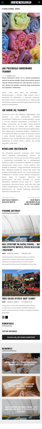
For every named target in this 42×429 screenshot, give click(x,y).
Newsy (17, 9)
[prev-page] (3, 317)
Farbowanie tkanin (8, 114)
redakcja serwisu (13, 253)
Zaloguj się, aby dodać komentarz (21, 337)
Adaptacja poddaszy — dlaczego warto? (11, 201)
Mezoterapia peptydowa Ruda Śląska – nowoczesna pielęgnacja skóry (21, 363)
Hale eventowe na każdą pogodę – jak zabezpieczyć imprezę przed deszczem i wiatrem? (21, 247)
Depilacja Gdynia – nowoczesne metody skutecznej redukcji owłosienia (21, 386)
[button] (2, 2)
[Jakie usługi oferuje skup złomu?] (21, 282)
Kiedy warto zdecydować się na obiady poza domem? (32, 202)
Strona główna (8, 9)
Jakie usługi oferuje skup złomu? (18, 298)
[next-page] (6, 317)
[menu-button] (39, 2)
